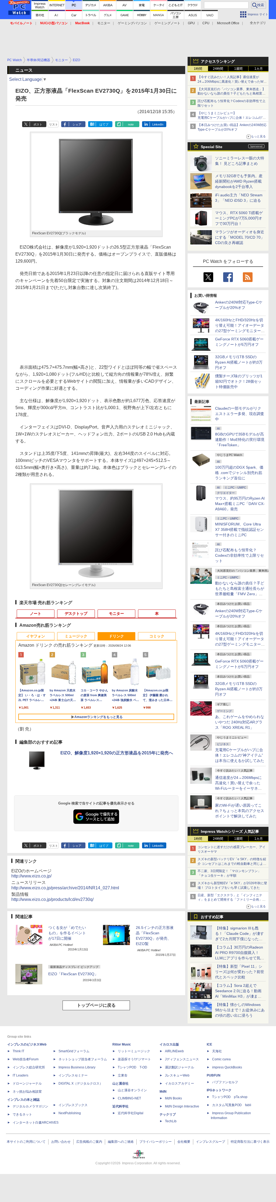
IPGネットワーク (219, 1090)
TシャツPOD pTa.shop (229, 1097)
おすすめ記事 (212, 917)
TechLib (171, 1121)
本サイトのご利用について (26, 1142)
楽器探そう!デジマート (134, 1059)
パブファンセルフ (225, 1082)
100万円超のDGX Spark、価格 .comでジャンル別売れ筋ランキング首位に (239, 472)
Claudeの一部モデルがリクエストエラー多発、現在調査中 (239, 413)
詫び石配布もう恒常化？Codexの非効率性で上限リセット (239, 555)
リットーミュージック (134, 1051)
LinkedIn (157, 124)
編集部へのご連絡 (121, 1142)
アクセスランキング (218, 61)
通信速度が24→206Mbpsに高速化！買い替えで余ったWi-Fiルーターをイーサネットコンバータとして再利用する (239, 788)
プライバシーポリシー (155, 1142)
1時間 (198, 69)
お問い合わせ (61, 1142)
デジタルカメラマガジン (30, 1106)
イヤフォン (35, 636)
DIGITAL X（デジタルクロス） (80, 1083)
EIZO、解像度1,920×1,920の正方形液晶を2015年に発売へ (116, 753)
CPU (205, 23)
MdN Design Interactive (182, 1106)
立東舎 (122, 1075)
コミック (156, 636)
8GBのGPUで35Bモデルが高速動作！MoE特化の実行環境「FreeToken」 (239, 439)
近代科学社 (120, 1106)
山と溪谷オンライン (132, 1090)
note (131, 124)
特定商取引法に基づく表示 (250, 1142)
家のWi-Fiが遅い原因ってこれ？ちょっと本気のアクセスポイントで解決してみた (239, 810)
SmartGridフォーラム (73, 1051)
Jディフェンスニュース (182, 1059)
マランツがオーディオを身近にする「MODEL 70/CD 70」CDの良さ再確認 (239, 237)
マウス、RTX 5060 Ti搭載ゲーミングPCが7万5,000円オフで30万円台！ (239, 218)
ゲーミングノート (167, 23)
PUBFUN (213, 1075)
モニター (103, 23)
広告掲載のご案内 (89, 1142)
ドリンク (116, 636)
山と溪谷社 (120, 1083)
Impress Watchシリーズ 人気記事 (230, 831)
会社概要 (183, 1142)
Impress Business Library (76, 1067)
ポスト (37, 124)
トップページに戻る (96, 1005)
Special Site (211, 147)
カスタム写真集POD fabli (231, 1105)
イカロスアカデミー (179, 1083)
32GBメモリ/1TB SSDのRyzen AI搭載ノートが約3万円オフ (239, 362)
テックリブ (168, 1114)
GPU (191, 23)
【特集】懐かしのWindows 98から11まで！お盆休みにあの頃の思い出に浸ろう (240, 1010)
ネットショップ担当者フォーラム (82, 1059)
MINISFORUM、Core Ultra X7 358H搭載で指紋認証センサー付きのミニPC (239, 529)
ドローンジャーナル (27, 1083)
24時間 (218, 69)
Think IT (18, 1051)
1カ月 (258, 69)
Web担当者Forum (26, 1059)
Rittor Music (121, 1044)
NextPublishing (69, 1113)
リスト (53, 124)
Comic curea (221, 1059)
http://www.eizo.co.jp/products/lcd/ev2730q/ (52, 899)
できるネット (22, 1114)
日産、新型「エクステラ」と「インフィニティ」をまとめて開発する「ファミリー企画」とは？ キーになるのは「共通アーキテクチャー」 (232, 899)
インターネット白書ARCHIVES (35, 1122)
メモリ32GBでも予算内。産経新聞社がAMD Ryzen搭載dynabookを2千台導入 (239, 181)
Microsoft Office (228, 23)
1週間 (238, 69)
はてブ (103, 124)
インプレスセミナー (73, 1075)
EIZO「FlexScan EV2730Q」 (73, 974)
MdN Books (173, 1098)
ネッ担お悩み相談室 (27, 1091)
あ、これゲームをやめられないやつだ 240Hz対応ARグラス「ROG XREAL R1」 (239, 722)
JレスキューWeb (177, 1075)
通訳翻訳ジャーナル (179, 1067)
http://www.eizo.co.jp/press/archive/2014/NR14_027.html (65, 888)
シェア (77, 124)
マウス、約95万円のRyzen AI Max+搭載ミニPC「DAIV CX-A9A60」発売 (240, 503)
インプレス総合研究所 (29, 1067)
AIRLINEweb (174, 1051)
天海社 (217, 1051)
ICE (209, 1044)
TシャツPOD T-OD (132, 1067)
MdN (163, 1091)
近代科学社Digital (130, 1113)
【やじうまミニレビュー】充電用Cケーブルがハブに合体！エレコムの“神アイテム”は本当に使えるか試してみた (232, 117)
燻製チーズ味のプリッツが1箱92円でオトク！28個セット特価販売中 (239, 381)
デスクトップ (76, 613)
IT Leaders (20, 1075)
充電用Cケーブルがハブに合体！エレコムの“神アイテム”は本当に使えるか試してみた (239, 755)
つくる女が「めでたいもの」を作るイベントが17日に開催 (67, 932)
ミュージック (76, 636)
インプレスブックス (73, 1105)
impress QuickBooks (227, 1067)
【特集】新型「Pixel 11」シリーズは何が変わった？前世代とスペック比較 (239, 971)
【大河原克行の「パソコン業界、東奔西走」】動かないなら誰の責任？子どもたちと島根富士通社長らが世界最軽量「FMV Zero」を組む (231, 93)
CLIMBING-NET (129, 1098)
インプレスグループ (210, 1142)
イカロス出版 (169, 1044)
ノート (35, 613)
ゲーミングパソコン (132, 23)
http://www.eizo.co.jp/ (31, 876)
